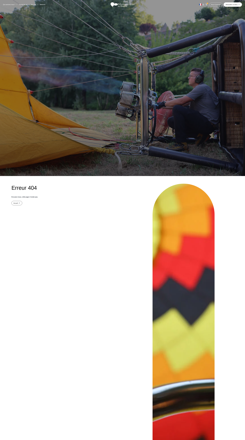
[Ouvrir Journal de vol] (29, 5)
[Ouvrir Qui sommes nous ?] (17, 5)
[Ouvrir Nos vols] (38, 5)
